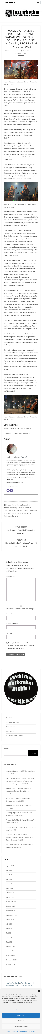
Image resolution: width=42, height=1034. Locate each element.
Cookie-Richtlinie (11, 1031)
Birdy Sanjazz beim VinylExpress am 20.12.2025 (21, 530)
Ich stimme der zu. (20, 609)
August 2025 (10, 920)
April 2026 (9, 884)
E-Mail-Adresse (12, 624)
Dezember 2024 (11, 955)
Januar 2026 (10, 897)
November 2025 (11, 906)
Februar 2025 (10, 946)
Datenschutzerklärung (22, 1031)
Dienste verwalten (20, 1009)
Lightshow (7, 510)
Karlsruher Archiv (12, 722)
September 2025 (11, 915)
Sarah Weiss (16, 513)
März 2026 (9, 888)
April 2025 (9, 937)
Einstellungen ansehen (21, 1026)
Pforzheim (33, 510)
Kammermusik (11, 508)
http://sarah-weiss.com (22, 434)
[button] (39, 991)
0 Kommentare (21, 53)
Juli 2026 (9, 870)
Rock (9, 513)
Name (9, 614)
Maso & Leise (17, 510)
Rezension (26, 505)
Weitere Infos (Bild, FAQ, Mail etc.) (21, 466)
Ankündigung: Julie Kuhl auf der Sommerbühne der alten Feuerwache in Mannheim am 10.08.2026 (19, 837)
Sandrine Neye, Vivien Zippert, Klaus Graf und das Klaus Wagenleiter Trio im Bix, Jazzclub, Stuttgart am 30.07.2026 (20, 781)
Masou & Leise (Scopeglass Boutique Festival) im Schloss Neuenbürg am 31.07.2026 (18, 791)
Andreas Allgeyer (30, 51)
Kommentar (11, 576)
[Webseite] (11, 490)
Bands (8, 505)
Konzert (28, 508)
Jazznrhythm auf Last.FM (12, 486)
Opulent (26, 510)
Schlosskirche (27, 513)
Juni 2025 (9, 928)
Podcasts (9, 718)
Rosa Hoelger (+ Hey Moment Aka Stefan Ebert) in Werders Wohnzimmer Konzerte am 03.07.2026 (20, 985)
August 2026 (10, 866)
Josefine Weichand (12, 983)
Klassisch (21, 508)
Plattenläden (10, 727)
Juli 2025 (9, 924)
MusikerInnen (16, 505)
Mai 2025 (9, 933)
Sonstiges (9, 731)
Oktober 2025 (10, 911)
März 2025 (9, 942)
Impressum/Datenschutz (14, 736)
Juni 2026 (9, 875)
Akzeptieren (21, 1015)
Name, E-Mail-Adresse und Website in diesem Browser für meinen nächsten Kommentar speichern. (21, 645)
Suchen (6, 748)
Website (9, 633)
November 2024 (11, 960)
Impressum (32, 1031)
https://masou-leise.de (23, 428)
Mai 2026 (9, 879)
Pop (5, 513)
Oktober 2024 (10, 964)
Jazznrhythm (8, 2)
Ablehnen (21, 1021)
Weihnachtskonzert (11, 516)
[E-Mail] (8, 490)
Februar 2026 (10, 893)
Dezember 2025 (11, 902)
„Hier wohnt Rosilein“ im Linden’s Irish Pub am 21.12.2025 (21, 543)
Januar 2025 (10, 951)
